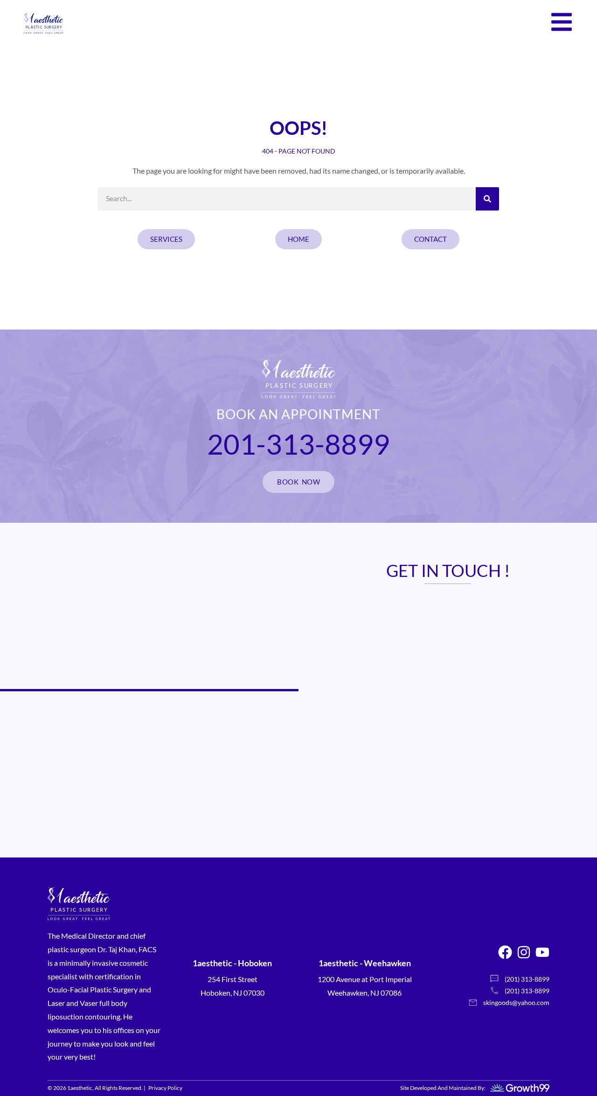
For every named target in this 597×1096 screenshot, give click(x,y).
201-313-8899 (298, 444)
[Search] (487, 199)
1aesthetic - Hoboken (232, 963)
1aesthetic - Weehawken (365, 963)
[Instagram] (524, 952)
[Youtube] (542, 952)
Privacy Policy (165, 1087)
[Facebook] (505, 952)
